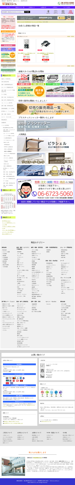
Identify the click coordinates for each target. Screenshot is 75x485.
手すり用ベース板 (50, 278)
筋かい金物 (63, 309)
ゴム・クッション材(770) (6, 102)
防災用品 (48, 274)
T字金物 (4, 263)
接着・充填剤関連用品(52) (7, 84)
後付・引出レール (21, 322)
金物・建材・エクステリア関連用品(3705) (8, 91)
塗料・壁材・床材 (35, 301)
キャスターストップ (7, 313)
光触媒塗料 (34, 304)
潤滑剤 (33, 268)
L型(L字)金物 (5, 264)
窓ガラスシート (35, 285)
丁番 (18, 268)
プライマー (34, 305)
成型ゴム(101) (7, 155)
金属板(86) (3, 122)
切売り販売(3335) (5, 81)
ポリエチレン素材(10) (8, 158)
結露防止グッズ (35, 275)
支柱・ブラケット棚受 (22, 328)
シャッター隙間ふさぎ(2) (9, 135)
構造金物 (62, 301)
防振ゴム (63, 283)
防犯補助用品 (49, 263)
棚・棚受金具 (20, 318)
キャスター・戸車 (21, 296)
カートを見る (67, 7)
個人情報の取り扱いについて (30, 480)
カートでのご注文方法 (7, 437)
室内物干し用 (20, 341)
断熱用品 (34, 251)
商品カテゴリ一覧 (20, 7)
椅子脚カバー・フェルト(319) (8, 169)
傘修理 (33, 287)
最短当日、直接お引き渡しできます (11, 421)
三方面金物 (5, 257)
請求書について (20, 437)
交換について (49, 439)
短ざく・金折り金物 (65, 313)
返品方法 (49, 437)
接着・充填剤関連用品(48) (8, 176)
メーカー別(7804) (5, 125)
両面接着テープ (64, 266)
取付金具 (4, 250)
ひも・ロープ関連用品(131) (9, 178)
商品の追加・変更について (68, 435)
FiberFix (34, 279)
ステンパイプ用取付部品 (22, 320)
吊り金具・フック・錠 (22, 277)
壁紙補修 (34, 264)
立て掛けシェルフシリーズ (23, 346)
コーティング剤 (35, 290)
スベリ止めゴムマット (66, 282)
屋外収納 (19, 332)
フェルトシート (6, 328)
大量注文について (66, 437)
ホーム (8, 7)
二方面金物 (5, 259)
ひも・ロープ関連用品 (66, 247)
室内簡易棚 (19, 343)
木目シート (49, 268)
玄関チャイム (35, 255)
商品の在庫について (67, 439)
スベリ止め (49, 272)
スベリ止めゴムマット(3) (9, 140)
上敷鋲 (18, 283)
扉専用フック (20, 324)
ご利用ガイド (31, 7)
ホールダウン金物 (65, 317)
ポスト (18, 274)
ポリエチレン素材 (65, 287)
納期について (35, 439)
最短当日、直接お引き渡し (38, 440)
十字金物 (4, 253)
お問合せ (55, 7)
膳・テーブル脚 (20, 275)
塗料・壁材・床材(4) (7, 174)
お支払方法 (19, 435)
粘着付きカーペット (36, 253)
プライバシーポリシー (54, 480)
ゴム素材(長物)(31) (8, 138)
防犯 (47, 270)
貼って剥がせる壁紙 (36, 311)
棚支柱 (18, 333)
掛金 (18, 261)
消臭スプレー (35, 292)
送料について (5, 442)
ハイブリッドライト (51, 265)
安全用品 (48, 283)
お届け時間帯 (35, 437)
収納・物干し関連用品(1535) (8, 186)
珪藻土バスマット (36, 270)
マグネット (19, 272)
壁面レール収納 (20, 317)
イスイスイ (5, 309)
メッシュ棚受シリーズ (22, 339)
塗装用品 (34, 307)
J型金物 (4, 255)
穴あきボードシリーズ (22, 345)
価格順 (68, 36)
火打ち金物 (63, 304)
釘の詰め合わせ (20, 281)
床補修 (33, 261)
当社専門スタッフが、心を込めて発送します (13, 423)
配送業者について (36, 435)
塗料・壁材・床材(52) (6, 114)
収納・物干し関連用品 (22, 301)
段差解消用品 (49, 276)
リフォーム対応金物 (65, 305)
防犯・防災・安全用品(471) (9, 172)
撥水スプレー (20, 264)
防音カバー (63, 265)
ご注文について (6, 435)
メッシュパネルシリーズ (22, 337)
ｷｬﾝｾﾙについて (50, 435)
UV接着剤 (34, 283)
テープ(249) (3, 94)
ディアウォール (20, 309)
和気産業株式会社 (37, 457)
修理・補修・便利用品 (37, 247)
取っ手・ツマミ (20, 266)
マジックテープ (64, 270)
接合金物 (19, 279)
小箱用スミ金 (20, 288)
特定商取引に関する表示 (43, 480)
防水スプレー (35, 289)
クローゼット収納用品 (22, 330)
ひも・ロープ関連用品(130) (7, 87)
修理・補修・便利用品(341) (7, 105)
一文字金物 (5, 266)
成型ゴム (63, 285)
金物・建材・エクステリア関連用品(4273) (9, 130)
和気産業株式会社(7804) (8, 127)
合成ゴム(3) (6, 163)
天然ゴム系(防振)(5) (8, 149)
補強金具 (19, 292)
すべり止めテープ (65, 263)
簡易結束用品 (64, 250)
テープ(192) (5, 180)
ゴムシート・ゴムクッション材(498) (9, 161)
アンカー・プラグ (21, 285)
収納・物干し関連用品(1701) (7, 100)
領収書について (20, 439)
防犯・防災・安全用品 (51, 260)
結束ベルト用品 (64, 253)
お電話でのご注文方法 (7, 440)
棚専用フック (20, 326)
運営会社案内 (19, 480)
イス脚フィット (6, 311)
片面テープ (63, 274)
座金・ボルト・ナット (66, 318)
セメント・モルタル (51, 301)
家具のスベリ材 (6, 304)
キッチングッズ (35, 274)
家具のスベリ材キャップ (8, 317)
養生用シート (49, 266)
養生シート (63, 268)
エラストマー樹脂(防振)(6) (9, 153)
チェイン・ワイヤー (21, 294)
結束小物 (63, 257)
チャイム (19, 255)
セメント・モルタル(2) (6, 117)
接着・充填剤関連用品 (51, 247)
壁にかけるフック (21, 307)
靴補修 (33, 266)
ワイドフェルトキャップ (8, 322)
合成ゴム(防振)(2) (7, 151)
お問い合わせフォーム (46, 421)
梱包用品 (63, 251)
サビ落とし (34, 257)
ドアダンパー (20, 257)
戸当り (18, 259)
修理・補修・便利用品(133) (9, 183)
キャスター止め (6, 326)
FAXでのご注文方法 (7, 439)
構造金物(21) (4, 119)
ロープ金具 (19, 290)
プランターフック (21, 304)
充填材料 (48, 250)
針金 (18, 287)
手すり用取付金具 (50, 279)
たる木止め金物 (64, 307)
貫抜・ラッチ (20, 262)
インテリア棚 (20, 313)
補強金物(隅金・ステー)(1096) (7, 108)
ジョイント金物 (6, 251)
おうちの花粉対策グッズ (37, 272)
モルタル (48, 304)
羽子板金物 (63, 315)
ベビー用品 (49, 285)
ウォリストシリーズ (21, 311)
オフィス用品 (35, 250)
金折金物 (4, 261)
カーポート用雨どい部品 (22, 270)
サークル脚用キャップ (7, 315)
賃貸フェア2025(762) (5, 78)
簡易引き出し (20, 315)
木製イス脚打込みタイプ (8, 324)
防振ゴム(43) (6, 142)
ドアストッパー (35, 277)
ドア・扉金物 (20, 253)
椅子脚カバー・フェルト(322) (7, 111)
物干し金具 (19, 335)
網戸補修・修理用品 (36, 296)
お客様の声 (43, 7)
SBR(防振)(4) (7, 144)
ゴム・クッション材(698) (8, 133)
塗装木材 (34, 281)
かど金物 (63, 311)
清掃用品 (34, 298)
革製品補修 (34, 263)
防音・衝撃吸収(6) (7, 166)
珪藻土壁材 (34, 309)
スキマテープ (64, 272)
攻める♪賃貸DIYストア (7, 234)
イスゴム (4, 330)
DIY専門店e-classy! (6, 220)
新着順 (72, 36)
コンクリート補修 (36, 259)
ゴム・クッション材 (65, 277)
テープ (62, 260)
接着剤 (48, 251)
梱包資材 (63, 255)
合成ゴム (63, 293)
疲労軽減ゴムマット (65, 280)
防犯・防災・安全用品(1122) (7, 97)
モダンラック (20, 305)
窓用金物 (19, 251)
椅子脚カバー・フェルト (8, 301)
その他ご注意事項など (67, 440)
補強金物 (4, 247)
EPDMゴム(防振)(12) (8, 146)
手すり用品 (49, 281)
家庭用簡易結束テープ (37, 294)
